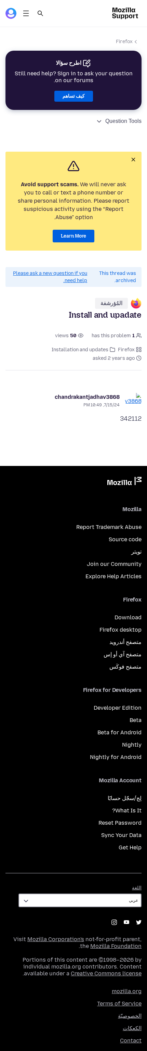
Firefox (124, 42)
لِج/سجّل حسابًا (125, 798)
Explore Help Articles (113, 576)
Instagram (114, 922)
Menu (26, 13)
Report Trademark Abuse (109, 527)
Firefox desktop (120, 629)
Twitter (139, 922)
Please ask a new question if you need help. (50, 276)
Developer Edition (118, 708)
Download (128, 617)
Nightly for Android (116, 757)
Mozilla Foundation (116, 946)
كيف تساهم (74, 96)
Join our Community (114, 564)
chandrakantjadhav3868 (87, 397)
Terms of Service (119, 1003)
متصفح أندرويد (125, 642)
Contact (131, 1040)
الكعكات (132, 1028)
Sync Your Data (121, 835)
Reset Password (120, 823)
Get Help (130, 847)
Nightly (132, 745)
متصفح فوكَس (125, 666)
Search (40, 13)
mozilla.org (127, 991)
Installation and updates (80, 350)
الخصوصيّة (130, 1016)
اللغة (137, 888)
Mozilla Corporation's (55, 939)
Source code (125, 539)
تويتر (136, 551)
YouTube (126, 922)
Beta (136, 720)
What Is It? (127, 810)
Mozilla (124, 482)
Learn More (73, 236)
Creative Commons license (106, 973)
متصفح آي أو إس (123, 654)
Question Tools (123, 121)
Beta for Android (119, 732)
